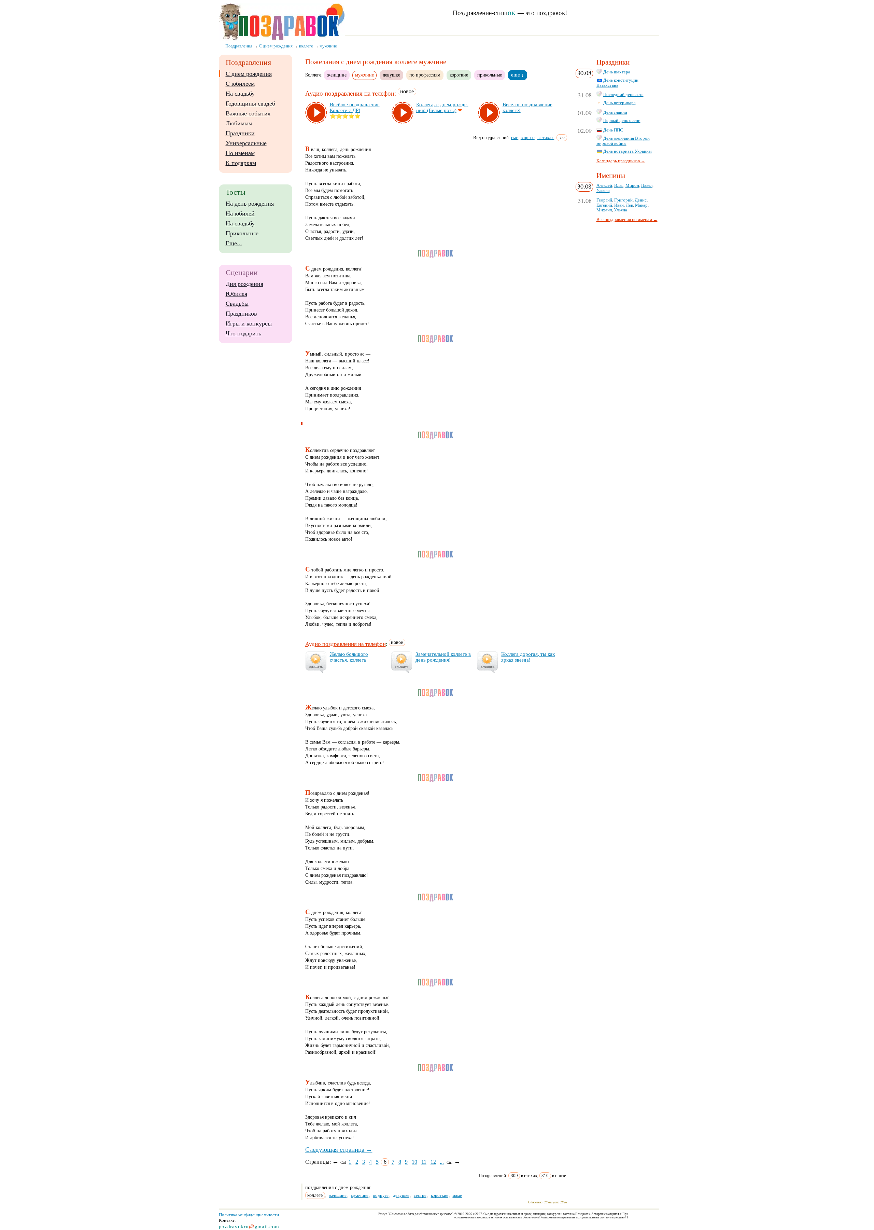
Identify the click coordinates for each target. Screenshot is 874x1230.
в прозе (528, 137)
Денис (641, 200)
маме (457, 1195)
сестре (420, 1195)
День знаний (615, 112)
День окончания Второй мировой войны (623, 141)
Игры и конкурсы (249, 323)
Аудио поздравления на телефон (349, 93)
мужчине (359, 1195)
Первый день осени (621, 120)
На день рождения (250, 203)
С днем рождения (249, 73)
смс (514, 137)
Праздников (241, 313)
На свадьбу (240, 93)
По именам (240, 153)
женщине (337, 75)
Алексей (604, 185)
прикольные (489, 75)
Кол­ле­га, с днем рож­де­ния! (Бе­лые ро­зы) (442, 107)
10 (414, 1162)
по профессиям (424, 75)
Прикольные (242, 233)
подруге (381, 1195)
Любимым (239, 123)
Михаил (604, 210)
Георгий (604, 200)
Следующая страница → (338, 1149)
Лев (629, 205)
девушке (391, 75)
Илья (618, 185)
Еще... (234, 243)
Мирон (632, 185)
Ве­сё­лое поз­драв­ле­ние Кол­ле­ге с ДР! (355, 107)
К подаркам (241, 163)
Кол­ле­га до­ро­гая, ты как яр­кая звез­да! (528, 657)
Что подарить (243, 333)
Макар (641, 205)
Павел (646, 185)
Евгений (604, 205)
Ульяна (603, 190)
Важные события (248, 113)
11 (423, 1162)
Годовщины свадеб (250, 103)
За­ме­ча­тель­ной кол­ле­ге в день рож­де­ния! (443, 657)
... (442, 1162)
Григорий (623, 200)
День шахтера (616, 72)
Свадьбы (237, 303)
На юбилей (240, 213)
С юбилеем (240, 83)
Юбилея (236, 293)
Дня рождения (244, 283)
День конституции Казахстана (617, 83)
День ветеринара (619, 102)
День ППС (613, 130)
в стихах (545, 137)
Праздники (240, 133)
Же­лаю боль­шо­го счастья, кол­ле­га (349, 657)
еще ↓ (517, 75)
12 (433, 1162)
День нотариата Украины (627, 151)
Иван (619, 205)
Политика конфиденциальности (249, 1214)
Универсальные (246, 143)
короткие (459, 75)
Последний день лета (623, 94)
